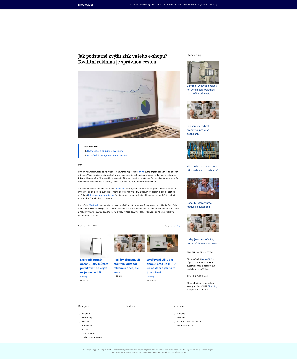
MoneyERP (206, 259)
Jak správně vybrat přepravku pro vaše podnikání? (198, 130)
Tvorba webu (189, 4)
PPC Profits (94, 205)
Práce (178, 4)
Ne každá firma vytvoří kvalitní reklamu (107, 155)
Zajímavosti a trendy (208, 4)
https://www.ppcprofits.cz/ (101, 195)
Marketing (145, 4)
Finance (134, 4)
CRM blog (212, 286)
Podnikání (168, 4)
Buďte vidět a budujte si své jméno (105, 151)
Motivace (156, 4)
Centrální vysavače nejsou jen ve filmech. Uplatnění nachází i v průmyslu (202, 89)
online (141, 172)
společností (120, 188)
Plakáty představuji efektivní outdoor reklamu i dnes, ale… (127, 264)
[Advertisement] (148, 26)
